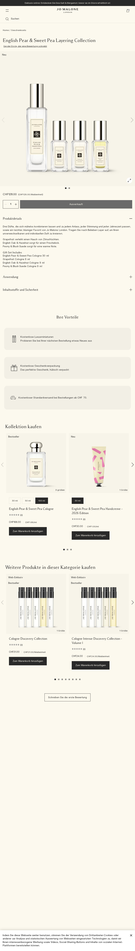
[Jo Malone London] (67, 10)
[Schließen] (131, 935)
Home (6, 30)
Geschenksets (18, 30)
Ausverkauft (76, 204)
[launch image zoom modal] (129, 180)
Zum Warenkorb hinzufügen (28, 531)
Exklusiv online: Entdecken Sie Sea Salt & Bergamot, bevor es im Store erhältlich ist (67, 3)
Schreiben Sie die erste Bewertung (67, 697)
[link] (67, 338)
